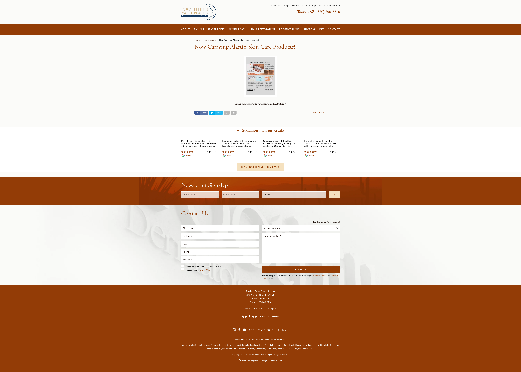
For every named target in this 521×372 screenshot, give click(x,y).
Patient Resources (297, 5)
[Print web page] (227, 113)
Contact (334, 29)
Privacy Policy (319, 275)
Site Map (282, 329)
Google (188, 155)
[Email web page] (234, 113)
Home (197, 39)
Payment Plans (289, 29)
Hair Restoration (263, 29)
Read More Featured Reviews (259, 166)
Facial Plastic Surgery (209, 29)
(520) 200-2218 (264, 302)
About (185, 29)
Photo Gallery (314, 29)
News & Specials (279, 5)
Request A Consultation (327, 5)
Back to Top (318, 112)
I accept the (191, 269)
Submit (299, 269)
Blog (311, 5)
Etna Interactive (275, 360)
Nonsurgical (238, 29)
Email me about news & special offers (203, 266)
